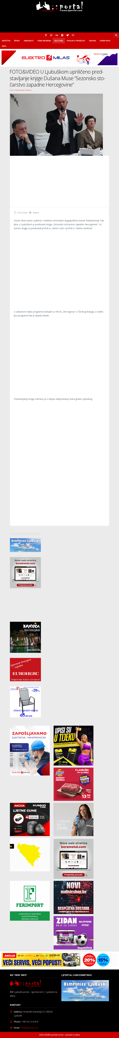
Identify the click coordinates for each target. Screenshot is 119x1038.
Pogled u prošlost (76, 40)
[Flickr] (57, 35)
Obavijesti (29, 40)
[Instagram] (62, 35)
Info (4, 46)
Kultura (59, 40)
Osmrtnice (105, 40)
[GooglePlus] (51, 35)
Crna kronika (44, 40)
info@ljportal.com (29, 1027)
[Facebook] (46, 35)
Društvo (6, 40)
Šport (17, 40)
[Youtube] (73, 35)
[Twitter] (67, 35)
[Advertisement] (59, 181)
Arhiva (92, 40)
